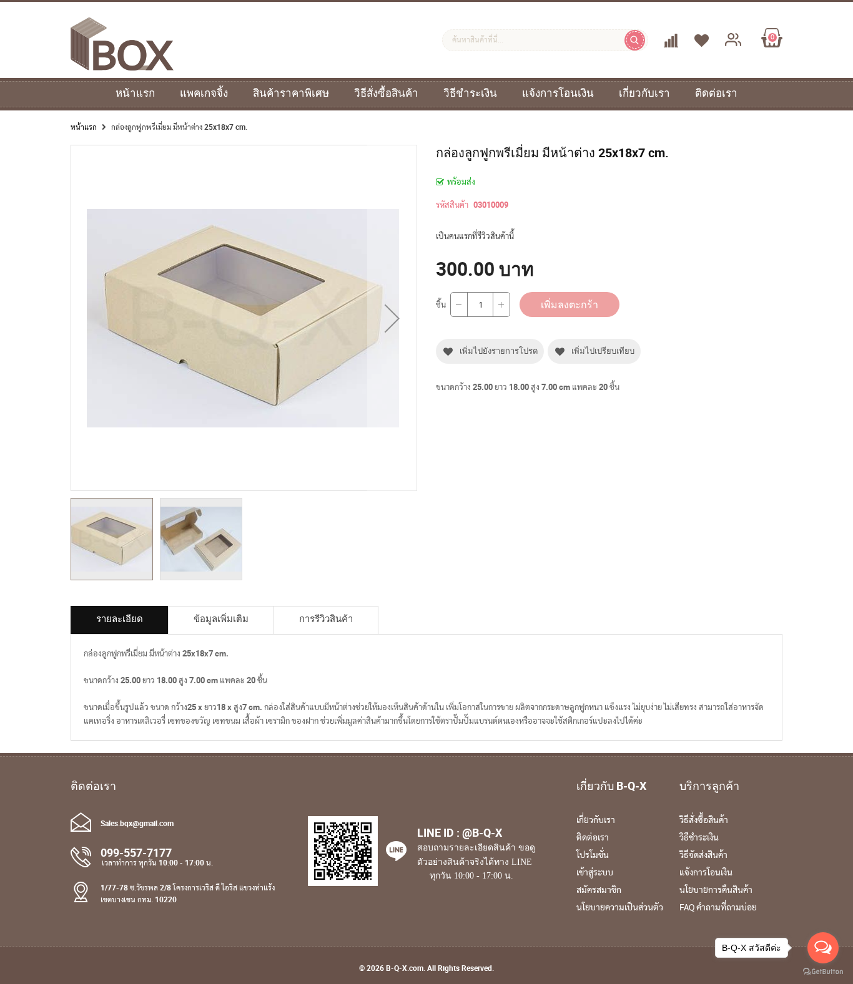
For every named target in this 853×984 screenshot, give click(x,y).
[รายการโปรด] (691, 40)
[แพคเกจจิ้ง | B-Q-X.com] (122, 65)
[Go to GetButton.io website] (823, 971)
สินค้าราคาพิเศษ (291, 93)
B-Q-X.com (404, 968)
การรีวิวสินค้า (326, 618)
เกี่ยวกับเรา (644, 93)
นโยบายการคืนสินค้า (715, 890)
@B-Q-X (482, 832)
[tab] (120, 620)
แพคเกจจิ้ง (204, 93)
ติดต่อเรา (716, 93)
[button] (392, 318)
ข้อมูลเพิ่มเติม (221, 618)
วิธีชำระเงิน (470, 93)
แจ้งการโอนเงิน (558, 93)
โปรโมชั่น (592, 855)
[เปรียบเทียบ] (660, 40)
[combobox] (545, 40)
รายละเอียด (119, 618)
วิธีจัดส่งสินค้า (703, 855)
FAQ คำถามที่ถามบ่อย (718, 908)
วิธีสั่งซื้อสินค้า (386, 93)
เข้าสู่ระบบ (594, 873)
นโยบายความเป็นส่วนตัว (619, 908)
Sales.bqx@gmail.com (137, 823)
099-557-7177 (136, 852)
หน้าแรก (135, 93)
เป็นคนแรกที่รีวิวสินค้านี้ (475, 235)
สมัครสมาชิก (598, 890)
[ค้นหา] (634, 40)
